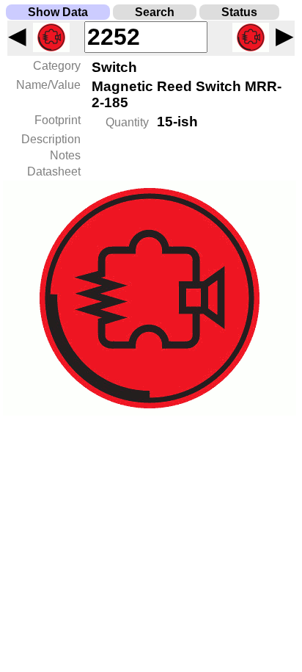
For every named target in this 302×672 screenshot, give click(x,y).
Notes (65, 155)
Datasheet (54, 171)
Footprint (57, 120)
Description (51, 139)
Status (239, 12)
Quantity (127, 122)
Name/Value (48, 85)
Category (57, 65)
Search (154, 12)
